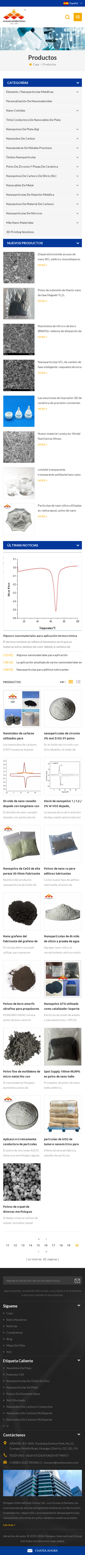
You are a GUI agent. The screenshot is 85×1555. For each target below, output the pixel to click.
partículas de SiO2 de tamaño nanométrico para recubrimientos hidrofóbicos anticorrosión (62, 1142)
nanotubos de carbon (20, 138)
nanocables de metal (20, 185)
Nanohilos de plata (18, 1368)
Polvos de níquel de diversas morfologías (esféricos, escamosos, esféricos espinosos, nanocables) (18, 1209)
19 (68, 1245)
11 (7, 1245)
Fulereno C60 (15, 1374)
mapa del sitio (15, 1345)
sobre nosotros (16, 1319)
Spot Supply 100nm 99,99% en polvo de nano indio (62, 1074)
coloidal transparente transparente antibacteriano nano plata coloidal (59, 472)
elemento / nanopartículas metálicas (29, 91)
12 (15, 1245)
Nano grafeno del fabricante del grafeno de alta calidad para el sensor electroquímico (21, 939)
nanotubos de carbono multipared (29, 1413)
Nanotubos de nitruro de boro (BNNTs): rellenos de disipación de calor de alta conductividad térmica (59, 329)
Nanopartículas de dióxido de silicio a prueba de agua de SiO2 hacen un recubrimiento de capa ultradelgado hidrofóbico (61, 939)
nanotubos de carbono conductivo (29, 1406)
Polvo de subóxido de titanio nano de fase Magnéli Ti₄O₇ (59, 292)
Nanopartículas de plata (22, 1387)
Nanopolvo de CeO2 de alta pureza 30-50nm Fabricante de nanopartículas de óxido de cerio (21, 871)
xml (9, 1352)
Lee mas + (9, 1525)
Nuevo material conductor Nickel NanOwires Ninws (59, 436)
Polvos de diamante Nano (23, 1393)
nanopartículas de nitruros (24, 213)
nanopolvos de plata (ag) (22, 129)
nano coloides (15, 110)
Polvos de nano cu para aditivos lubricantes (59, 871)
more (41, 265)
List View (78, 682)
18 (61, 1245)
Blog (9, 1339)
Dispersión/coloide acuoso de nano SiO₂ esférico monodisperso (59, 256)
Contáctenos (14, 1332)
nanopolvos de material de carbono (30, 204)
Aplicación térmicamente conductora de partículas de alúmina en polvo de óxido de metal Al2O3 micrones (20, 1142)
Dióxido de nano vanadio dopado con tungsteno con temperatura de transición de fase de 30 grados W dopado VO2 (21, 804)
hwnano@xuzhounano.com (61, 1462)
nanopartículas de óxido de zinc (28, 1381)
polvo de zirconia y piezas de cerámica (32, 166)
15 (38, 1245)
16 (45, 1245)
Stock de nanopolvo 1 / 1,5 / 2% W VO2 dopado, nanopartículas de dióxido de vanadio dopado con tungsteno (62, 804)
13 (23, 1245)
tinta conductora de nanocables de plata (33, 120)
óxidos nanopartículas (21, 157)
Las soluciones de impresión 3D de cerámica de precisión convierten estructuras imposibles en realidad (60, 400)
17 (53, 1245)
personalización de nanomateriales (29, 101)
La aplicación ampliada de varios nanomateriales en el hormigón (49, 662)
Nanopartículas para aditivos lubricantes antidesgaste (42, 670)
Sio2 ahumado (15, 1400)
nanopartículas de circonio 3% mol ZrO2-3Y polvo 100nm (62, 736)
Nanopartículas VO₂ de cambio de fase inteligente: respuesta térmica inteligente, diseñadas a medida (59, 364)
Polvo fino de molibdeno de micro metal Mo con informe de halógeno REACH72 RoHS (21, 1074)
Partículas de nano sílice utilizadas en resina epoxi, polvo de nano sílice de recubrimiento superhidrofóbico (59, 508)
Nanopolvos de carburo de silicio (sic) (31, 176)
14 (30, 1245)
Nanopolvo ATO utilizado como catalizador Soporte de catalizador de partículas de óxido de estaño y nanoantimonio (62, 1006)
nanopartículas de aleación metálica (30, 194)
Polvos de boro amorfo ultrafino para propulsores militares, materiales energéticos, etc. (21, 1006)
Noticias (11, 1326)
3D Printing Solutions (20, 232)
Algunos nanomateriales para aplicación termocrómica (40, 635)
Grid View (71, 682)
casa (36, 64)
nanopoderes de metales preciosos (29, 148)
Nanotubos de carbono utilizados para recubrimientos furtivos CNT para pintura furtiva (20, 736)
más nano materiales (19, 222)
